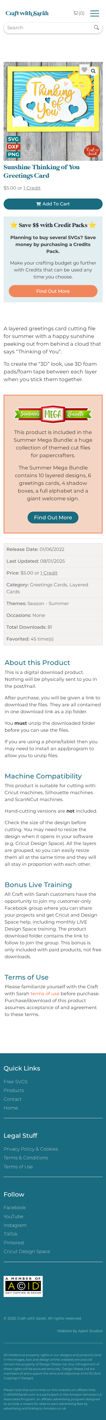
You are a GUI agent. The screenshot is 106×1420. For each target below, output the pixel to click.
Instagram (15, 1225)
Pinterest (14, 1243)
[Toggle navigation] (95, 13)
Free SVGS (16, 1082)
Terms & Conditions (26, 1158)
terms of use (45, 993)
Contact (13, 1099)
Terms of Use (18, 1167)
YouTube (13, 1216)
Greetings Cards (48, 585)
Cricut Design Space (27, 1251)
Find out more (53, 291)
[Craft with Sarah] (27, 13)
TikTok (10, 1234)
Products (14, 1090)
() (81, 13)
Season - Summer (48, 603)
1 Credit (49, 573)
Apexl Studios (90, 1331)
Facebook (15, 1207)
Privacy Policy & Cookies (31, 1149)
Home (11, 1108)
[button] (93, 71)
